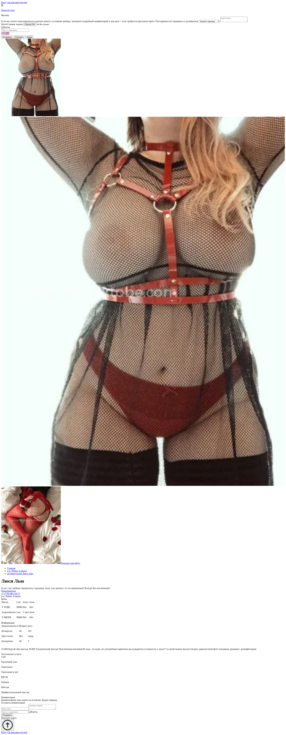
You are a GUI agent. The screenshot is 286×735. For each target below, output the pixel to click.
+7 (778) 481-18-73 (10, 593)
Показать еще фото (70, 563)
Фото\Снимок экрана (12, 24)
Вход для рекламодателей (14, 2)
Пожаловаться (8, 591)
